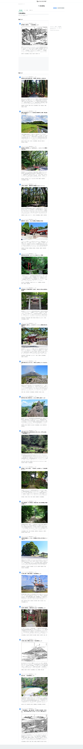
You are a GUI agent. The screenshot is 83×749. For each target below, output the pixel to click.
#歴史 (45, 566)
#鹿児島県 (43, 178)
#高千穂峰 (26, 248)
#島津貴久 (34, 248)
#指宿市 (25, 669)
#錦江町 (31, 704)
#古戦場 (22, 567)
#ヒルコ (30, 178)
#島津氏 (26, 496)
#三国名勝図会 (26, 53)
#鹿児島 (36, 53)
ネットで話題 (26, 10)
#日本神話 (43, 282)
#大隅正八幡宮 (28, 355)
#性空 (39, 105)
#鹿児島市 (32, 600)
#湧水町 (26, 532)
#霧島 (45, 105)
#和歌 (37, 178)
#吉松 (29, 532)
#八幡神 (39, 355)
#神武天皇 (26, 105)
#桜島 (32, 317)
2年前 (35, 23)
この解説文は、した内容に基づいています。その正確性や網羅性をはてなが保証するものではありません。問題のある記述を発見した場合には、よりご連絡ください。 (23, 15)
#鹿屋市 (26, 462)
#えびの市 (35, 566)
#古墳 (45, 461)
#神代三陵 (27, 461)
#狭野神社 (22, 105)
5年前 (35, 639)
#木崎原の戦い (41, 531)
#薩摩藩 (38, 741)
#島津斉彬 (35, 600)
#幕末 (39, 600)
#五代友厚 (41, 741)
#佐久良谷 (22, 282)
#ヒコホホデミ (41, 317)
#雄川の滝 (22, 704)
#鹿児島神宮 (23, 355)
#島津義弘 (32, 531)
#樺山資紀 (22, 142)
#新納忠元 (42, 105)
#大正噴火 (41, 600)
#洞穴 (22, 283)
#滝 (39, 53)
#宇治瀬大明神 (28, 317)
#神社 (32, 105)
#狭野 (30, 105)
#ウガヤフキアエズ (36, 461)
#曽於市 (25, 283)
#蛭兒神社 (22, 178)
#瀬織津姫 (39, 282)
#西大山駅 (42, 669)
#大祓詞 (31, 282)
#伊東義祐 (31, 566)
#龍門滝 (22, 53)
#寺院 (31, 496)
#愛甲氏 (45, 531)
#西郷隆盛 (35, 704)
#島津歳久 (22, 496)
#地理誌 (35, 741)
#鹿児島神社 (23, 317)
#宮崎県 (39, 566)
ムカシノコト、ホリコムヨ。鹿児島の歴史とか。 (27, 23)
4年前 (35, 146)
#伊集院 (26, 142)
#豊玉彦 (34, 317)
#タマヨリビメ (42, 461)
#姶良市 (33, 53)
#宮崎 (30, 741)
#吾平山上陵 (23, 461)
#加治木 (30, 53)
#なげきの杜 (34, 178)
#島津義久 (37, 248)
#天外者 (45, 741)
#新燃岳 (22, 106)
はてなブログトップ (52, 28)
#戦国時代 (37, 496)
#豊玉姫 (37, 317)
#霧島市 (40, 178)
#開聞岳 (22, 669)
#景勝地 (39, 669)
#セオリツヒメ (35, 282)
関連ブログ (31, 10)
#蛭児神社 (26, 178)
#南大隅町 (28, 704)
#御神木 (27, 179)
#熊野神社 (36, 531)
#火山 (45, 600)
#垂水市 (28, 600)
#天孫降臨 (30, 248)
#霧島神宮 (22, 248)
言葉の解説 (20, 10)
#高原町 (25, 106)
